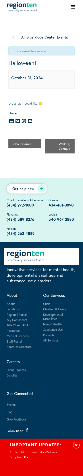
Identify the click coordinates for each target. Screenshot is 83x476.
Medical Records (18, 336)
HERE (26, 457)
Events (11, 404)
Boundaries (22, 144)
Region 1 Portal (17, 314)
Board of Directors (19, 347)
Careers (13, 361)
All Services (50, 340)
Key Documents (17, 320)
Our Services (54, 295)
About (12, 295)
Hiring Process (16, 370)
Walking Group (64, 146)
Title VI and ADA (17, 325)
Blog (10, 412)
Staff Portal (14, 341)
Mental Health (52, 324)
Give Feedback (16, 419)
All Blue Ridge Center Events (44, 37)
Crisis (46, 304)
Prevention (50, 335)
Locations (13, 309)
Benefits (12, 375)
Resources (13, 330)
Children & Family (55, 309)
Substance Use (53, 329)
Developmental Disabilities (53, 316)
